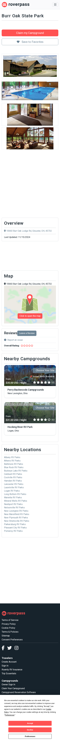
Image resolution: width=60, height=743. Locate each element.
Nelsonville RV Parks (14, 507)
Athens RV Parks (12, 460)
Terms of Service (10, 620)
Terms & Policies (10, 631)
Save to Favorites (32, 42)
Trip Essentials (9, 673)
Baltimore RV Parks (13, 464)
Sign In (5, 665)
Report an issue (15, 340)
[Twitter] (11, 648)
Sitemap (6, 635)
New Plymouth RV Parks (16, 517)
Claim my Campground (30, 33)
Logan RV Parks (12, 490)
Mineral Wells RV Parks (15, 501)
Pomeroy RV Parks (13, 531)
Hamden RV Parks (13, 480)
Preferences (30, 736)
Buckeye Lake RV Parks (15, 470)
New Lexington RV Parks (16, 511)
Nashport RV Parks (13, 504)
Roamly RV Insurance (12, 669)
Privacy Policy (9, 624)
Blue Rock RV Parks (13, 467)
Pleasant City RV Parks (15, 527)
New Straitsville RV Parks (16, 521)
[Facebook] (4, 648)
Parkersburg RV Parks (15, 524)
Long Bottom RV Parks (15, 494)
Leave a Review (27, 333)
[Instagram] (16, 648)
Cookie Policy (8, 628)
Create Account (9, 661)
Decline (30, 730)
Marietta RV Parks (13, 497)
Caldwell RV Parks (13, 474)
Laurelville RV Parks (14, 487)
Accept (30, 723)
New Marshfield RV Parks (16, 514)
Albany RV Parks (12, 457)
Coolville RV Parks (13, 477)
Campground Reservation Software (19, 692)
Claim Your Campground (13, 688)
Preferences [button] (9, 715)
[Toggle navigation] (55, 5)
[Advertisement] (30, 184)
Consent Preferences (12, 639)
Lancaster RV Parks (13, 484)
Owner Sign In (8, 684)
